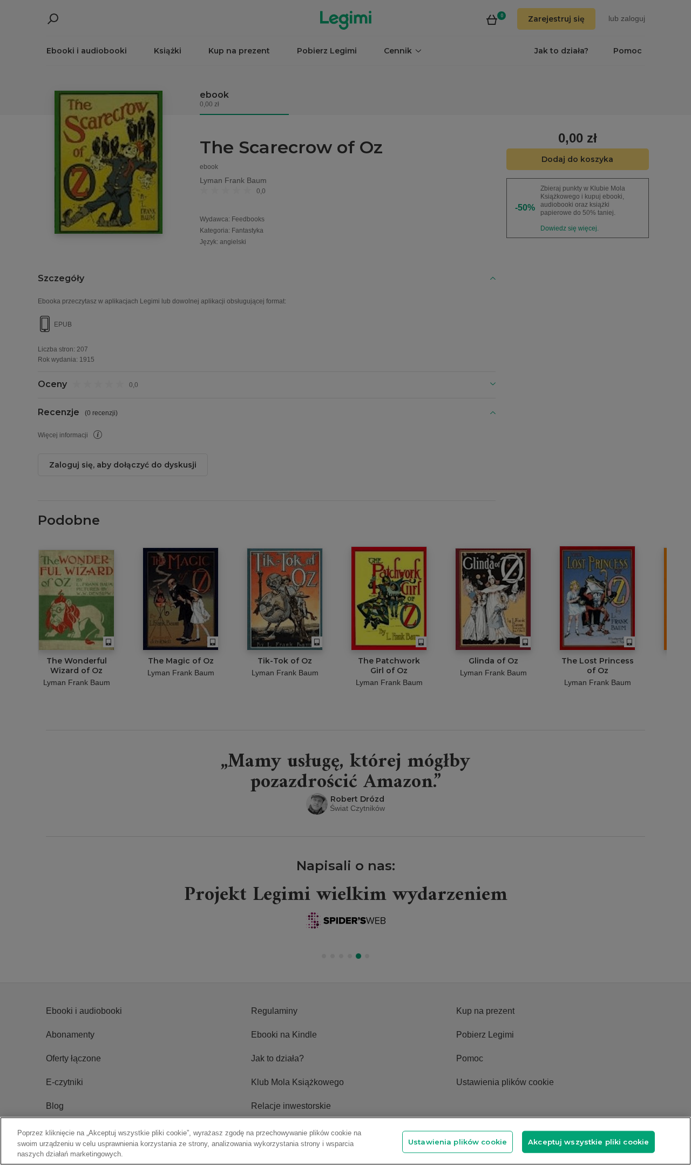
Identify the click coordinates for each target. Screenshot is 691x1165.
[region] (345, 1141)
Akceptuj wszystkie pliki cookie (588, 1141)
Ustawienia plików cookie (457, 1141)
